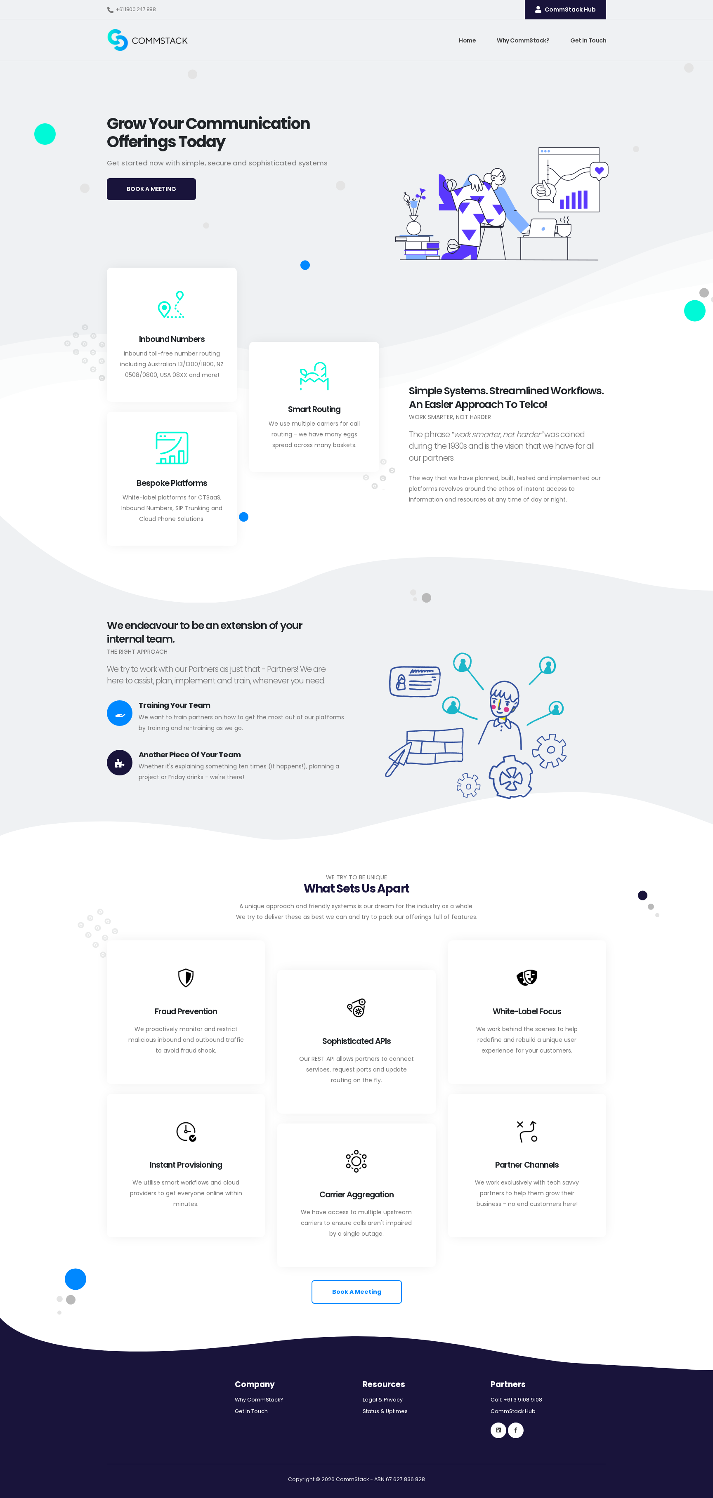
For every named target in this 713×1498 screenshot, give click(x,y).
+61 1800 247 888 (136, 9)
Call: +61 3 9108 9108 (516, 1399)
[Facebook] (516, 1430)
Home (467, 40)
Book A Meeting (356, 1292)
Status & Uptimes (385, 1411)
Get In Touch (588, 40)
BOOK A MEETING (151, 189)
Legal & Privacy (383, 1399)
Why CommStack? (523, 40)
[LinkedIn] (498, 1430)
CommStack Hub (513, 1411)
